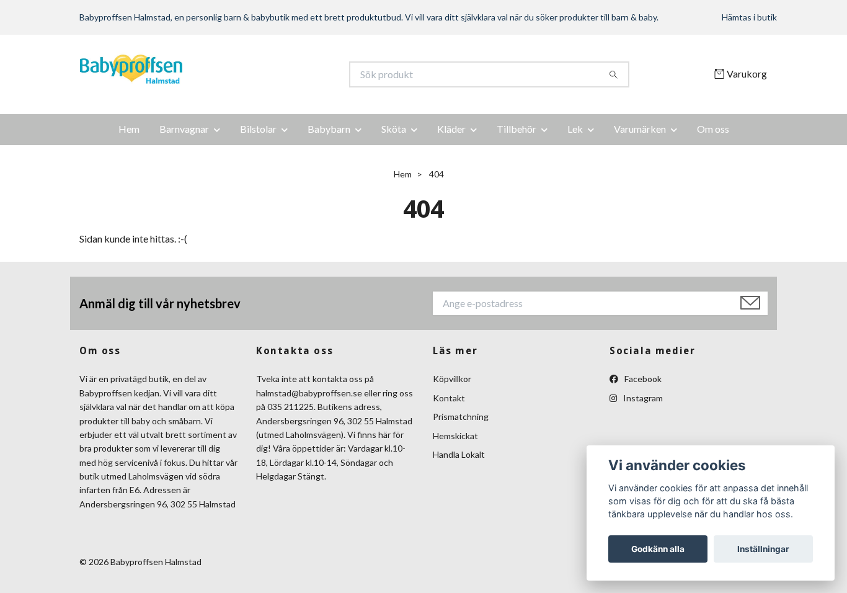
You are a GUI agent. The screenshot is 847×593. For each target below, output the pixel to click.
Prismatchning (461, 416)
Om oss (713, 129)
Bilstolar (258, 129)
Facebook (642, 378)
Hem (129, 129)
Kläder (451, 129)
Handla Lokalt (459, 454)
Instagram (642, 398)
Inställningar (763, 549)
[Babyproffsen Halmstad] (251, 74)
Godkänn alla (658, 549)
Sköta (393, 129)
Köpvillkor (452, 378)
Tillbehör (516, 129)
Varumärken (640, 129)
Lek (575, 129)
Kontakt (449, 398)
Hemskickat (455, 435)
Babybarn (329, 129)
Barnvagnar (184, 129)
